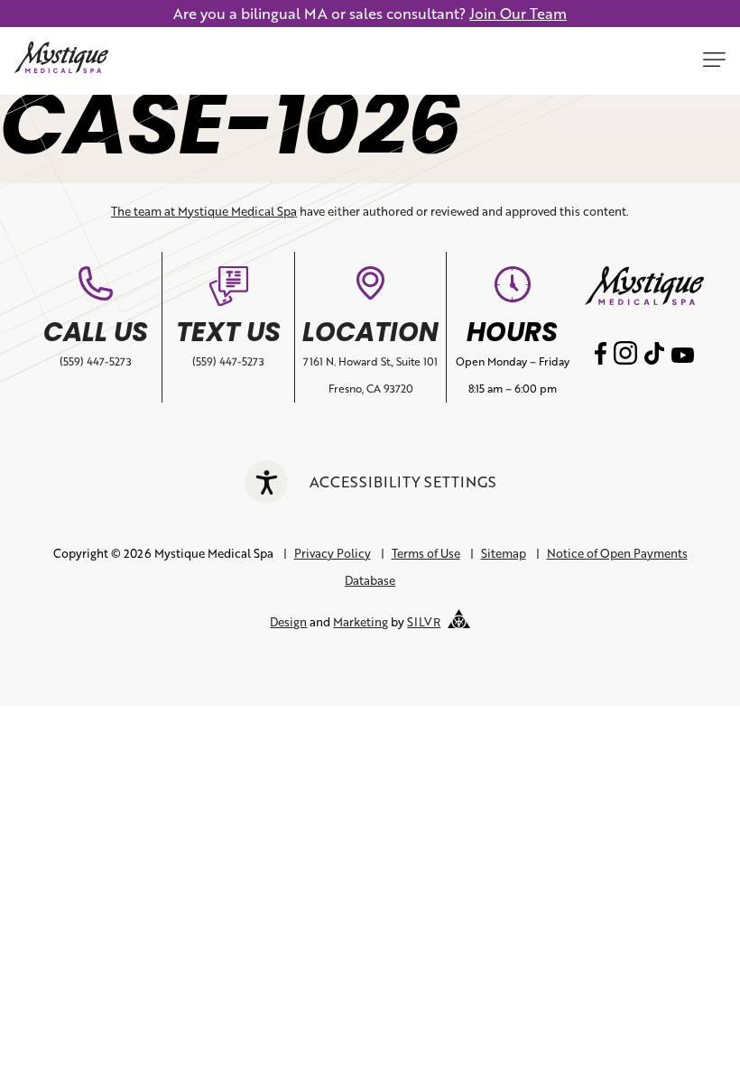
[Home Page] (61, 61)
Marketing (360, 622)
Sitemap (503, 553)
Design (288, 622)
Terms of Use (426, 553)
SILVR (423, 622)
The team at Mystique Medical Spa (204, 211)
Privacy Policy (332, 553)
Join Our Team (518, 13)
